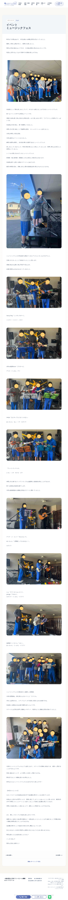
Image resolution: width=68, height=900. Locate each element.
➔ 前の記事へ (9, 855)
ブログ (17, 20)
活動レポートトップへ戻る (34, 861)
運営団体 (30, 878)
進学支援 (33, 3)
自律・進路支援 (27, 3)
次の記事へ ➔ (59, 855)
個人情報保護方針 (38, 878)
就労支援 (37, 3)
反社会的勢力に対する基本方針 (35, 880)
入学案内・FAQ (50, 3)
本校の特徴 (20, 3)
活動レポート (43, 3)
